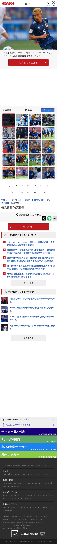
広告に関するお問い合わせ (12, 522)
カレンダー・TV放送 (40, 507)
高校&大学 (25, 465)
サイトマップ (40, 516)
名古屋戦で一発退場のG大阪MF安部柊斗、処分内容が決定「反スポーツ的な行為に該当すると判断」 (31, 251)
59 (16, 186)
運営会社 (29, 516)
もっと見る (28, 283)
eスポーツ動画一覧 (24, 498)
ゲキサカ (8, 4)
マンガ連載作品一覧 (28, 495)
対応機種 (6, 516)
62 (35, 186)
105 (44, 193)
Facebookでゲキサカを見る (17, 425)
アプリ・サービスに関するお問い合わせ (16, 525)
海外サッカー (35, 465)
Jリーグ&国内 (15, 465)
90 (35, 193)
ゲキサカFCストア (9, 507)
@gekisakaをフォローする (17, 419)
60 (22, 186)
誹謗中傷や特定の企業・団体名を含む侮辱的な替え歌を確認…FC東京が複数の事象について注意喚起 (31, 259)
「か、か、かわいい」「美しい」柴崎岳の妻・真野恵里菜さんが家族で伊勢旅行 (31, 243)
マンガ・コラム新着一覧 (11, 495)
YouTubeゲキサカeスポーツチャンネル (37, 483)
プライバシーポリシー (20, 519)
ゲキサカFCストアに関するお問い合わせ (17, 528)
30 (22, 193)
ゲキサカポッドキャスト (11, 486)
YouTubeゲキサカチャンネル (12, 483)
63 (41, 186)
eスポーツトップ (43, 495)
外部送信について (37, 519)
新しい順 (47, 110)
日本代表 (6, 465)
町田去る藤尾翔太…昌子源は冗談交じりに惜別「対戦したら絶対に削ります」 (31, 275)
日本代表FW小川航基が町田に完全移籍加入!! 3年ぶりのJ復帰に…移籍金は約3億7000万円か (31, 267)
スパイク (45, 465)
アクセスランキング (24, 507)
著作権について (17, 516)
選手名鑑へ (28, 227)
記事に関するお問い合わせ (33, 522)
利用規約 (6, 519)
